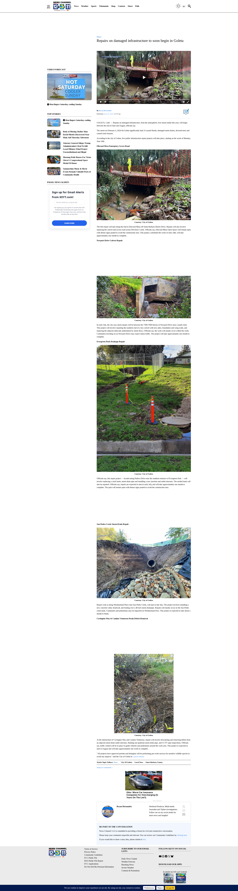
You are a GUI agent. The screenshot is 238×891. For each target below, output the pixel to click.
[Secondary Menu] (50, 6)
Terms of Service (91, 849)
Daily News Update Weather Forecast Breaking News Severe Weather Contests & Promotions (130, 865)
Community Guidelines (93, 855)
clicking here (182, 835)
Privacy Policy (90, 852)
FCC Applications (91, 864)
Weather (84, 6)
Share (130, 6)
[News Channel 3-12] (62, 6)
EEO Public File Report (93, 861)
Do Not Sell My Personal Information (99, 867)
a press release (138, 756)
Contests (121, 6)
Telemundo (103, 6)
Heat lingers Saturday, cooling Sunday (66, 104)
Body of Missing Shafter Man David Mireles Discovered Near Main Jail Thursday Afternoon (76, 135)
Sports (93, 6)
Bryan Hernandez (105, 110)
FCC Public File (90, 858)
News (76, 6)
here (144, 839)
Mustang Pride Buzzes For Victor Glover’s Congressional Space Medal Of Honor (77, 160)
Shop (113, 6)
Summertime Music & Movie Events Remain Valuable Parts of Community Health (77, 172)
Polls (137, 6)
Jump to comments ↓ (105, 767)
